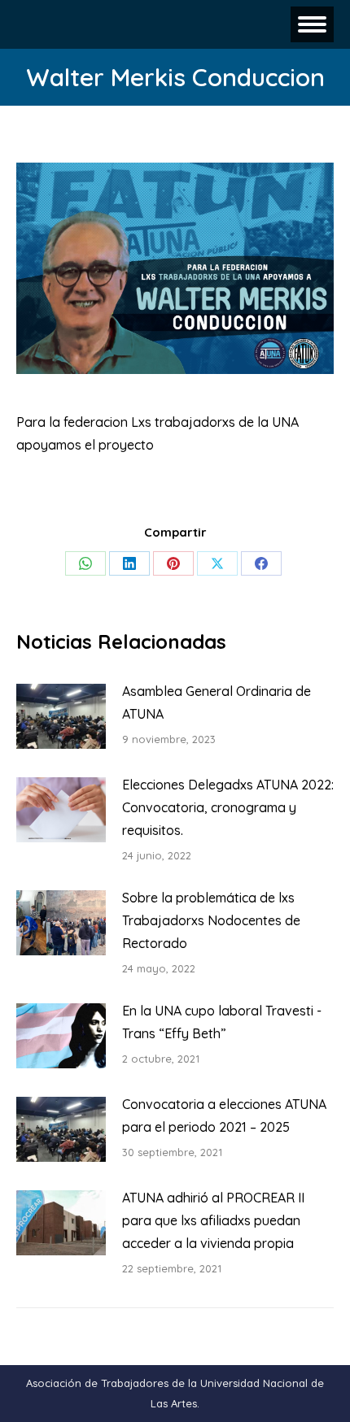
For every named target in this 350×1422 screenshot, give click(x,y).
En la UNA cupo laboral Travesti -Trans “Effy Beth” (222, 1021)
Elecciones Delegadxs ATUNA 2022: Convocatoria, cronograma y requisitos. (228, 807)
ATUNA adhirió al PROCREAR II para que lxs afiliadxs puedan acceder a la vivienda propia (213, 1220)
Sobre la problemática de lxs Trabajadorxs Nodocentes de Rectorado (211, 920)
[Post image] (61, 716)
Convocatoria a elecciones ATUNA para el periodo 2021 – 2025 (224, 1115)
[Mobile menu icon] (312, 24)
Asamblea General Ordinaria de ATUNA (216, 702)
